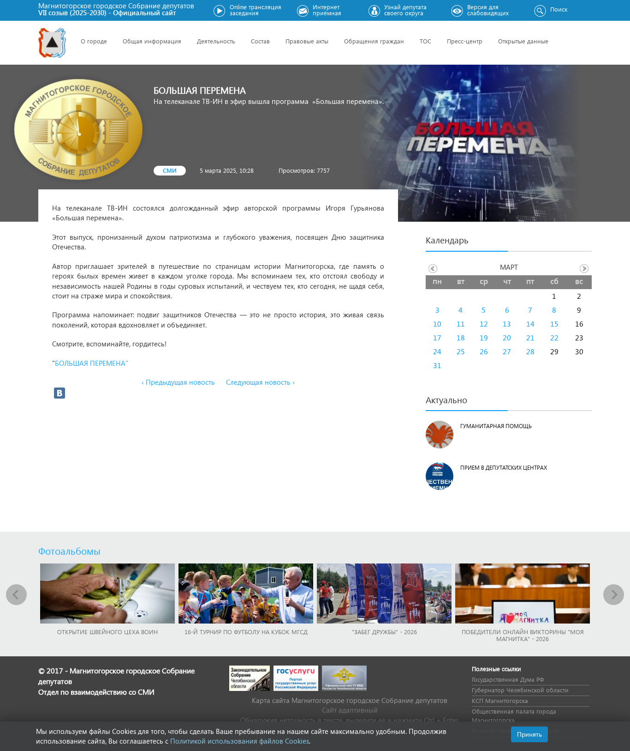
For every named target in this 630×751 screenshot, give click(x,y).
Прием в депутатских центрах (503, 467)
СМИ (170, 170)
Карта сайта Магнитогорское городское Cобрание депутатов (349, 700)
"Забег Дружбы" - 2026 (384, 631)
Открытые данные (523, 41)
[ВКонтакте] (59, 393)
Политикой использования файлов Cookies (239, 740)
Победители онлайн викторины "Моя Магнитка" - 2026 (523, 635)
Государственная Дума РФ (508, 679)
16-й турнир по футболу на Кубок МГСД (246, 631)
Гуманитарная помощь (496, 426)
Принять (529, 734)
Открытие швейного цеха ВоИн (107, 631)
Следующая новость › (260, 382)
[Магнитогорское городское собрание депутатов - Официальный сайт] (52, 43)
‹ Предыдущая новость (178, 382)
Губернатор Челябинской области (520, 690)
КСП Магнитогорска (500, 700)
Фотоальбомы (69, 550)
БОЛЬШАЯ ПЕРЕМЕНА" (92, 363)
